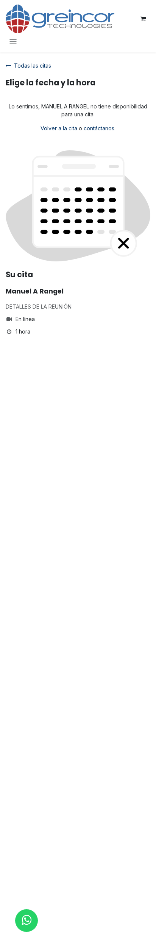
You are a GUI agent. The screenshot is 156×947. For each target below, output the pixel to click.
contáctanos (99, 128)
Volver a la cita (59, 128)
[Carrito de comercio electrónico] (143, 19)
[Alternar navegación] (13, 41)
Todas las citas (32, 65)
